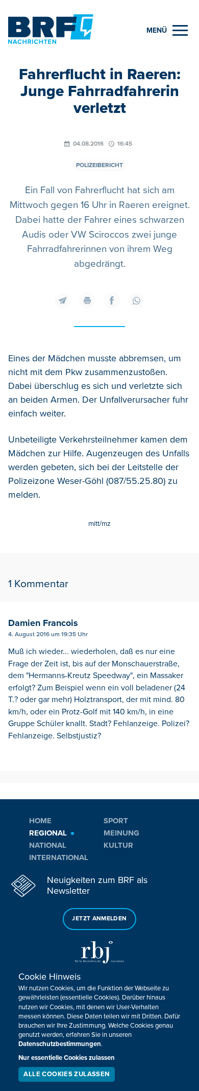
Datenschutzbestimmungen (59, 1044)
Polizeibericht (99, 165)
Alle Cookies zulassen (66, 1074)
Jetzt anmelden (99, 918)
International (58, 857)
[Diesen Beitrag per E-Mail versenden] (63, 300)
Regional (48, 833)
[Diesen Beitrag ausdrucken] (87, 300)
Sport (116, 820)
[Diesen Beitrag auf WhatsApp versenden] (136, 300)
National (47, 845)
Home (40, 820)
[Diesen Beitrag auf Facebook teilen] (112, 300)
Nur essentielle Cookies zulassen (66, 1058)
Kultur (118, 845)
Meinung (121, 833)
